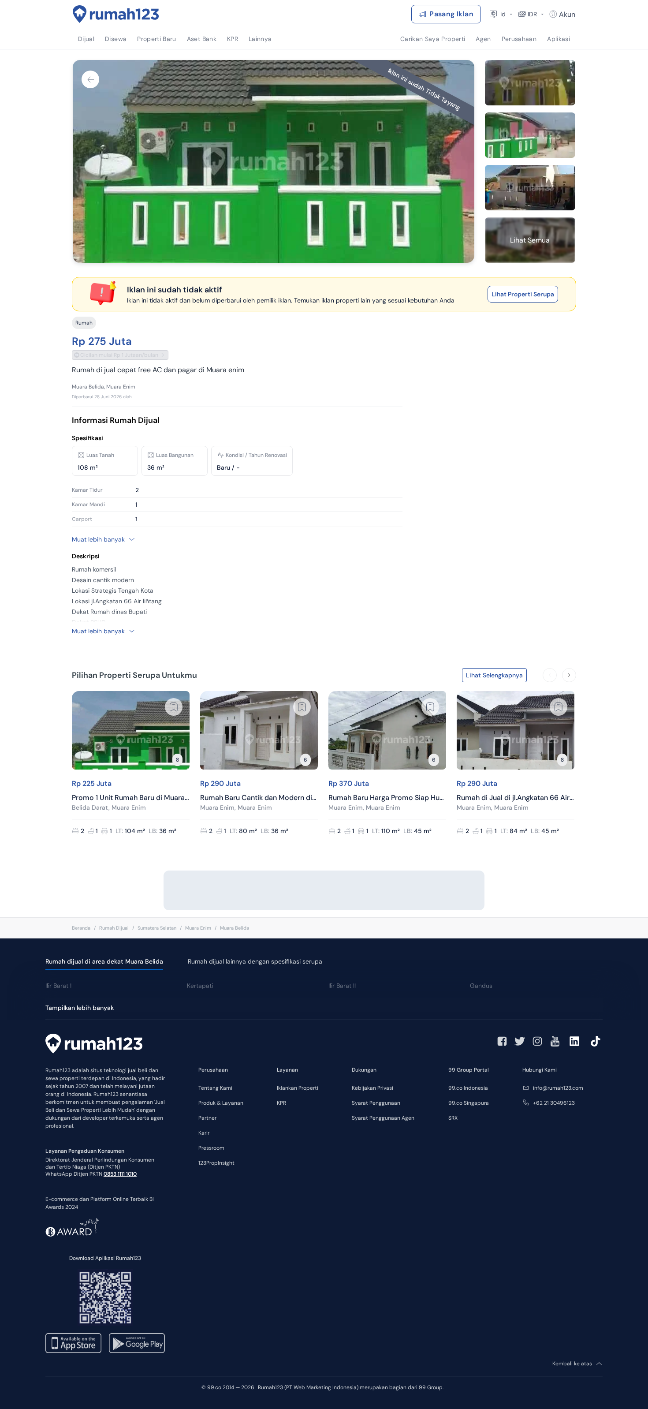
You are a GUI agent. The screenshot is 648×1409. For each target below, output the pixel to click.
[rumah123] (93, 1045)
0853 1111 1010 (120, 1173)
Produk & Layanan (220, 1102)
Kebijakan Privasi (372, 1087)
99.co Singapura (468, 1102)
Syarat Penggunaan (376, 1102)
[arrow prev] (550, 675)
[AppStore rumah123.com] (73, 1343)
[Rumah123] (116, 14)
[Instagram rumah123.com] (537, 1041)
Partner (207, 1117)
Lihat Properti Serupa (523, 294)
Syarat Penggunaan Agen (383, 1117)
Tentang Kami (215, 1087)
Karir (203, 1132)
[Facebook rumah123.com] (502, 1041)
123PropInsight (216, 1162)
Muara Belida (234, 928)
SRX (453, 1117)
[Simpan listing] (173, 707)
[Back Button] (90, 79)
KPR (281, 1102)
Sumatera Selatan (157, 928)
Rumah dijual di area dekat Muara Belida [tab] (104, 961)
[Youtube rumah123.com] (555, 1041)
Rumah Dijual (114, 928)
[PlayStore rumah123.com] (137, 1343)
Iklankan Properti (297, 1087)
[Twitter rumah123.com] (519, 1041)
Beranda (81, 928)
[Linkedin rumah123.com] (574, 1041)
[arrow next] (569, 675)
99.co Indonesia (468, 1087)
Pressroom (211, 1147)
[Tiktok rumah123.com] (595, 1041)
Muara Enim (198, 928)
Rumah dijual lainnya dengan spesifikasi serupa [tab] (255, 961)
